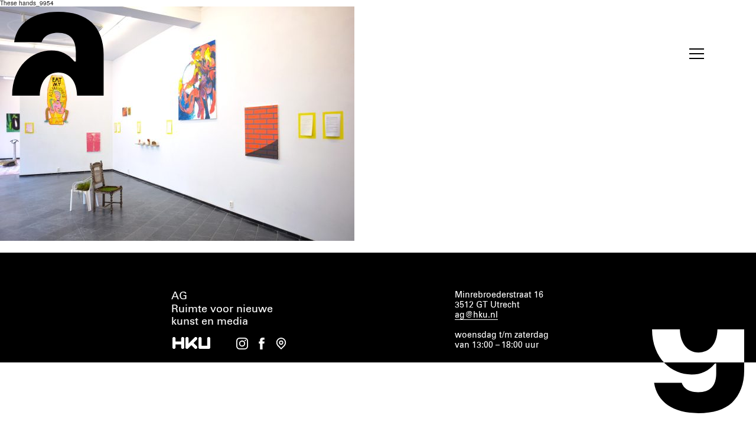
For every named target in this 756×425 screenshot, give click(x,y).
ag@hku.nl (476, 315)
